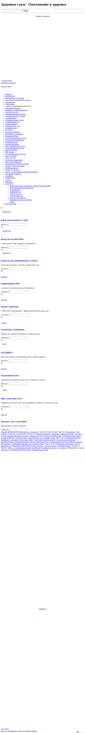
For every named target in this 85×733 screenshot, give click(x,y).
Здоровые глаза (49, 438)
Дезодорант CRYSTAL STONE (24, 446)
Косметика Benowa (73, 438)
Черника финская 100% (10, 283)
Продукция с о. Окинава (28, 432)
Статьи (81, 448)
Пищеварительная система (17, 436)
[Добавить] (81, 731)
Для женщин (70, 432)
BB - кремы (5, 444)
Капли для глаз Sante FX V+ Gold (14, 220)
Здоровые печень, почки (71, 436)
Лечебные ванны (64, 446)
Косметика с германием (10, 440)
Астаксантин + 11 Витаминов (12, 329)
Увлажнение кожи (21, 442)
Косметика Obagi (26, 440)
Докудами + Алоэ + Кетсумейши (14, 421)
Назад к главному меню (28, 731)
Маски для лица (76, 442)
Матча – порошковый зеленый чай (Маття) (24, 448)
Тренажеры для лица (49, 448)
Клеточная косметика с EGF (44, 440)
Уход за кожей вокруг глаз (39, 442)
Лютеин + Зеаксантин (9, 306)
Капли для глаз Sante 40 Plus (12, 239)
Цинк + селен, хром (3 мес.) (11, 398)
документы (14, 450)
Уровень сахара (21, 438)
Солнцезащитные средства (21, 444)
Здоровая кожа (55, 436)
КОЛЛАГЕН (13, 432)
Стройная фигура (7, 438)
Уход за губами (38, 444)
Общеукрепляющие (43, 434)
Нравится (42, 609)
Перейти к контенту (8, 83)
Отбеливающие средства (59, 442)
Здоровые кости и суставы (39, 436)
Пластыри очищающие (65, 444)
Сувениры (62, 448)
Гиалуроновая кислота (10, 375)
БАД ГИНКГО (7, 352)
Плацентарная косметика (66, 440)
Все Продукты (25, 450)
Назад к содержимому (9, 731)
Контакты (5, 450)
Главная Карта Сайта (40, 450)
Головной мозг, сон (35, 438)
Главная (4, 432)
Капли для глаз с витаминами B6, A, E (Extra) (19, 261)
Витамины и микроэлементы (63, 434)
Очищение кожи (7, 442)
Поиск (26, 11)
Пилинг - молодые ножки (46, 446)
